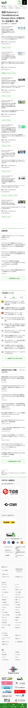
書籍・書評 (4, 654)
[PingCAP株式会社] (10, 491)
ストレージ (18, 587)
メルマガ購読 (5, 570)
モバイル (4, 607)
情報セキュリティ (5, 641)
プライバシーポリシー (9, 552)
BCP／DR (4, 617)
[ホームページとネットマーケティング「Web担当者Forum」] (6, 684)
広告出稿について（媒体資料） (20, 547)
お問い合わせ (8, 550)
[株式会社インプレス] (13, 670)
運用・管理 (18, 612)
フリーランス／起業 (6, 625)
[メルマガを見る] (4, 542)
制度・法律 (18, 627)
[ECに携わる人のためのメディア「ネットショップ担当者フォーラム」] (19, 692)
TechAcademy (5, 659)
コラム (17, 657)
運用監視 (17, 617)
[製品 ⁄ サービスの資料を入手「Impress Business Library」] (6, 697)
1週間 (13, 297)
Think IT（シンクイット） (6, 2)
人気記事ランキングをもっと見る (14, 358)
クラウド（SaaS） (5, 604)
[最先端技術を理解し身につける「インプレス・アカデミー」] (19, 701)
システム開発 (18, 592)
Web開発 (4, 602)
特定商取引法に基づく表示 (20, 552)
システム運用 (18, 615)
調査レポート (18, 638)
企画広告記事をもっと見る (14, 461)
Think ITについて (5, 576)
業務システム (18, 635)
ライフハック (18, 625)
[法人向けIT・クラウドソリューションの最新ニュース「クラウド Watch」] (6, 688)
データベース (5, 597)
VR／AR (17, 609)
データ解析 (18, 604)
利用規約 (18, 550)
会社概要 (7, 555)
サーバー (15, 6)
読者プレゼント (5, 574)
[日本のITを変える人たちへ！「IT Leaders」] (19, 688)
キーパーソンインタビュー (6, 638)
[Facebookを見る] (9, 542)
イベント (4, 657)
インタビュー (18, 654)
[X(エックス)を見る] (13, 542)
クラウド (4, 589)
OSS (3, 609)
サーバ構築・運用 (19, 641)
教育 (3, 627)
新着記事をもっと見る (14, 278)
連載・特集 (3, 6)
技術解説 (17, 652)
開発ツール (18, 599)
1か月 (21, 297)
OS (3, 594)
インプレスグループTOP (19, 556)
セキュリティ (4, 620)
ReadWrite (18, 659)
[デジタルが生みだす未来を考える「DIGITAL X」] (19, 697)
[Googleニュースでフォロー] (17, 542)
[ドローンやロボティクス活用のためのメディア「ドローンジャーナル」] (6, 701)
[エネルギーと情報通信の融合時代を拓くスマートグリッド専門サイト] (6, 692)
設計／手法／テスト (20, 597)
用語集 (2, 471)
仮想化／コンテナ (19, 589)
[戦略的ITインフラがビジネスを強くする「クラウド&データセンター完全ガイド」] (6, 679)
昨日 (5, 297)
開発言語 (4, 599)
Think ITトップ (4, 470)
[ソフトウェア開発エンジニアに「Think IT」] (19, 679)
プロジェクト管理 (5, 615)
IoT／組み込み (5, 592)
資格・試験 (4, 622)
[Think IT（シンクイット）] (10, 535)
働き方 (17, 620)
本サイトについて (8, 546)
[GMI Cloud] (10, 504)
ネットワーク (22, 6)
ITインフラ (10, 6)
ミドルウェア (18, 594)
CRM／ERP (18, 607)
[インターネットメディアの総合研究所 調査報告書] (19, 684)
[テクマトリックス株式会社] (8, 522)
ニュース (4, 652)
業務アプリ (18, 602)
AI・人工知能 (4, 612)
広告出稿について (19, 576)
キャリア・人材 (18, 622)
